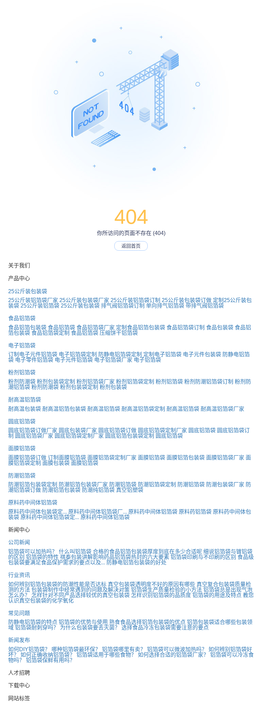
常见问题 (19, 613)
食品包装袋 (219, 327)
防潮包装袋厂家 (225, 484)
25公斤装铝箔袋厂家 (33, 300)
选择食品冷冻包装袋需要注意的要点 (165, 627)
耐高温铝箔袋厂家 (222, 409)
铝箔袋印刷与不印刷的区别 (203, 557)
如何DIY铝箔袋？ (29, 649)
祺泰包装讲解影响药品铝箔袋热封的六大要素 (114, 557)
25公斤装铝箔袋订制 (135, 300)
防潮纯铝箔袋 (98, 490)
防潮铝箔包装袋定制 (32, 484)
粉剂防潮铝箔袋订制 (208, 382)
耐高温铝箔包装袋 (64, 409)
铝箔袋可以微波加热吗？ (177, 649)
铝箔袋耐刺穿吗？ (37, 627)
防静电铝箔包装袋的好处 (136, 562)
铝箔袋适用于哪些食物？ (106, 655)
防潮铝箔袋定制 (157, 484)
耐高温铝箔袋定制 (143, 409)
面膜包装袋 (56, 463)
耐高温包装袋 (24, 409)
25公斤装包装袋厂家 (84, 300)
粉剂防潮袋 (21, 382)
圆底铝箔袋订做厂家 (32, 430)
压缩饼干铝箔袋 (119, 333)
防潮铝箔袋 (21, 476)
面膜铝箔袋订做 (27, 457)
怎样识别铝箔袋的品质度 (161, 595)
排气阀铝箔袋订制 (123, 306)
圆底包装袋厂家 (78, 430)
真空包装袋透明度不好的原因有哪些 (151, 584)
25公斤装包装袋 (27, 291)
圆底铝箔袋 (21, 421)
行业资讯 (19, 575)
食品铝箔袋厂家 (95, 327)
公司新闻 (19, 542)
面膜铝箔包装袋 (185, 457)
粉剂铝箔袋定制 (135, 382)
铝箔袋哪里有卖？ (124, 649)
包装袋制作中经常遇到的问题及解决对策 (80, 590)
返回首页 (131, 246)
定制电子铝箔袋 (162, 354)
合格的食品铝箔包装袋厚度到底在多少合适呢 (147, 551)
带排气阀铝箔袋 (205, 306)
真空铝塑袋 (129, 490)
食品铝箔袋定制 (50, 333)
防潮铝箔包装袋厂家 (83, 484)
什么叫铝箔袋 (75, 551)
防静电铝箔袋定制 (120, 354)
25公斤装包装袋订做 (187, 300)
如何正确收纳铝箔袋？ (47, 655)
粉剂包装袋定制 (56, 382)
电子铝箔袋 (21, 345)
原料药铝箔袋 (195, 512)
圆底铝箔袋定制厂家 (162, 430)
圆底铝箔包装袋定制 (129, 436)
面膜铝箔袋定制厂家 (111, 457)
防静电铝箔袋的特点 (32, 622)
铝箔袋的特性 (42, 557)
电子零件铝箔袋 (34, 360)
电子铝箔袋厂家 (113, 360)
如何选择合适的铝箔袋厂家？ (173, 655)
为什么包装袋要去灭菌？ (90, 627)
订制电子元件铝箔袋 (32, 354)
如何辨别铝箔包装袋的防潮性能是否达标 (57, 584)
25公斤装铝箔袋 (39, 306)
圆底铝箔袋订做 (117, 430)
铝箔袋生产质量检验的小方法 (166, 590)
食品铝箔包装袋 (27, 327)
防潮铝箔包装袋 (61, 490)
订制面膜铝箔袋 (67, 457)
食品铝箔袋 (21, 318)
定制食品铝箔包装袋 (140, 327)
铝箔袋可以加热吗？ (32, 551)
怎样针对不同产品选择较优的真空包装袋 (80, 595)
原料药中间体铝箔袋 (32, 502)
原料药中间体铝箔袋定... (49, 517)
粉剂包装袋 (113, 387)
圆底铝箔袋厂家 (34, 436)
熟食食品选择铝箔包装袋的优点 (147, 622)
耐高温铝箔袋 (24, 400)
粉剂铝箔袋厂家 (95, 382)
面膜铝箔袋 (21, 448)
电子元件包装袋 (202, 354)
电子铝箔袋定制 (78, 354)
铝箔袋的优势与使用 (83, 622)
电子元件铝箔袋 (74, 360)
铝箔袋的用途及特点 (217, 595)
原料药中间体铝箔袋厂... (97, 512)
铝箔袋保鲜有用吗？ (50, 660)
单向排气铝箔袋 (165, 306)
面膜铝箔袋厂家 (225, 457)
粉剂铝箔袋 (21, 372)
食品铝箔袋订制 (185, 327)
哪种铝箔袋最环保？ (76, 649)
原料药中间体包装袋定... (37, 512)
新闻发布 (19, 640)
